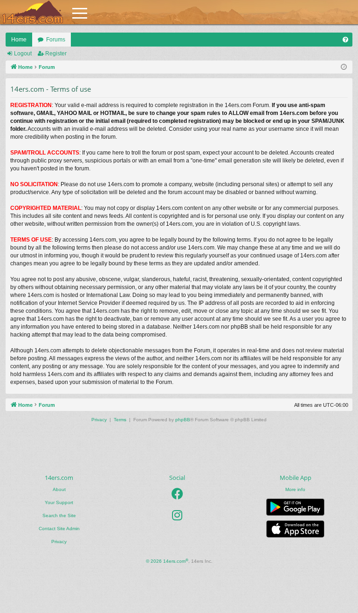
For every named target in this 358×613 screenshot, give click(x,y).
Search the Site (59, 515)
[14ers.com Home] (32, 12)
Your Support (59, 502)
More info (295, 489)
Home (19, 39)
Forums (55, 39)
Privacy (59, 541)
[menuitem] (345, 40)
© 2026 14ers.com (167, 561)
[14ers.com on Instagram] (177, 515)
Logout (23, 53)
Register (56, 53)
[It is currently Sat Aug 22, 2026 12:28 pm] (344, 67)
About (59, 489)
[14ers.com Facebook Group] (177, 493)
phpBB (182, 419)
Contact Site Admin (59, 528)
